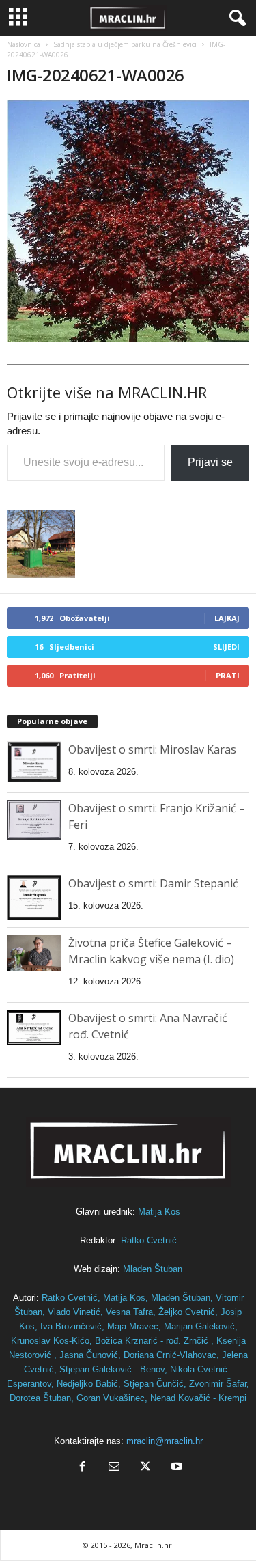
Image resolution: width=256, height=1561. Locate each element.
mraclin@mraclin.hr (164, 1441)
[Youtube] (175, 1468)
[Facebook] (82, 1468)
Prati (228, 675)
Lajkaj (227, 618)
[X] (145, 1468)
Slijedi (226, 646)
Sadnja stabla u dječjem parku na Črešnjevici (125, 44)
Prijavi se (210, 462)
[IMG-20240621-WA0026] (128, 221)
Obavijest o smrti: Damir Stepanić (153, 883)
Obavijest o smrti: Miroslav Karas (152, 749)
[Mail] (114, 1468)
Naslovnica (23, 44)
